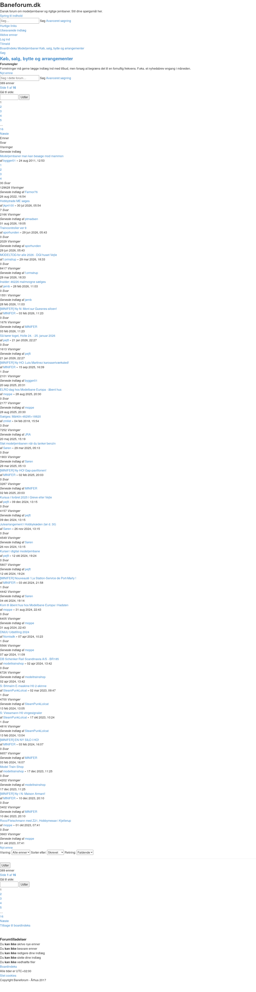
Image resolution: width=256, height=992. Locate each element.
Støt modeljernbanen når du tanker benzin (28, 443)
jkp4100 (8, 205)
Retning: (71, 852)
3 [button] (1, 111)
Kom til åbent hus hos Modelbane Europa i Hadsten (34, 605)
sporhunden (11, 232)
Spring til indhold (11, 15)
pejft (6, 340)
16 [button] (1, 129)
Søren (7, 448)
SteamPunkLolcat (15, 690)
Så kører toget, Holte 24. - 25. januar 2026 (27, 335)
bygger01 (9, 160)
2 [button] (1, 106)
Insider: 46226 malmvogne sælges (23, 282)
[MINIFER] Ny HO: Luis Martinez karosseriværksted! (34, 362)
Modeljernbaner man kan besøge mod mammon (32, 156)
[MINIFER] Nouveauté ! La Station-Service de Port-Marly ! (38, 578)
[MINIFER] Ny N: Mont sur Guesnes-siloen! (28, 308)
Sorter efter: (39, 852)
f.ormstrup (9, 259)
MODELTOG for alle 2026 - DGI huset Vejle (28, 255)
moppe (7, 394)
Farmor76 (31, 192)
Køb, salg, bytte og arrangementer (36, 58)
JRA (28, 434)
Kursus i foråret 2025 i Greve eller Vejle (26, 497)
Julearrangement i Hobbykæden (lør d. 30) (28, 524)
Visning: (6, 852)
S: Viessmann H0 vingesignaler (21, 713)
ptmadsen (31, 219)
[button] (8, 87)
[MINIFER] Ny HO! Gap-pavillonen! (23, 470)
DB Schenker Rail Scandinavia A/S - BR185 (29, 659)
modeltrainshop (13, 663)
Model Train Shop (12, 766)
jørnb (6, 286)
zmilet (7, 421)
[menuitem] (13, 30)
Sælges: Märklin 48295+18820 (20, 416)
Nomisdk (9, 636)
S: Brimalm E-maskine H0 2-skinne (23, 686)
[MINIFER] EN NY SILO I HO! (19, 740)
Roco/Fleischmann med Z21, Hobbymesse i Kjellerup (35, 820)
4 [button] (1, 115)
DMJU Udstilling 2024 (14, 632)
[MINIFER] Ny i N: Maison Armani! (22, 793)
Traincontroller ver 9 (13, 228)
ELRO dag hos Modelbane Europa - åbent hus (30, 389)
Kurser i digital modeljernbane (20, 551)
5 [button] (1, 120)
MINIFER (9, 313)
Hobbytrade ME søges (15, 201)
